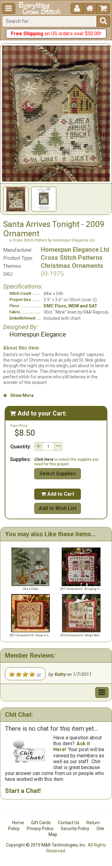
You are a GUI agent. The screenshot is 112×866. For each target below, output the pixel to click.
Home (18, 822)
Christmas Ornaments (72, 265)
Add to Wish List (58, 508)
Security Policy (75, 828)
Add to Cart (57, 494)
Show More (18, 395)
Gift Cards (41, 822)
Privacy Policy (40, 828)
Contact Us (68, 822)
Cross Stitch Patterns (72, 257)
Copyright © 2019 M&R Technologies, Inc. (46, 844)
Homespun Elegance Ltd (75, 249)
